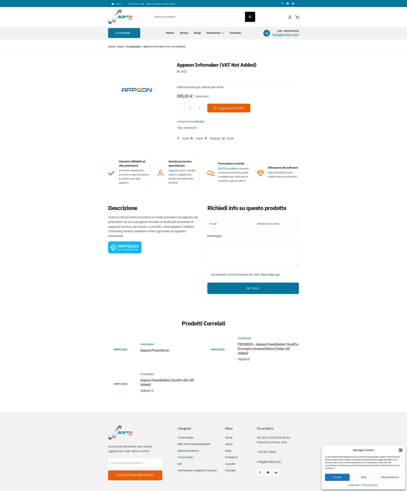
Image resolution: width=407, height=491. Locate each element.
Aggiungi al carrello (231, 108)
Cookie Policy (354, 485)
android (188, 127)
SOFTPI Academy (228, 168)
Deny (363, 477)
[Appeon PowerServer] (121, 339)
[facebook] (282, 3)
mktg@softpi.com (269, 462)
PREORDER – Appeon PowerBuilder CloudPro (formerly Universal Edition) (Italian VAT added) (268, 348)
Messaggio (214, 236)
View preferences (390, 477)
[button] (400, 450)
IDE (195, 127)
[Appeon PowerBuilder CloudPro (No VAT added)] (121, 373)
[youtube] (287, 3)
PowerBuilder (197, 121)
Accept (337, 477)
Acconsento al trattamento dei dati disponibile (245, 275)
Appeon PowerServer (154, 350)
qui (277, 275)
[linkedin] (293, 3)
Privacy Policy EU (369, 485)
